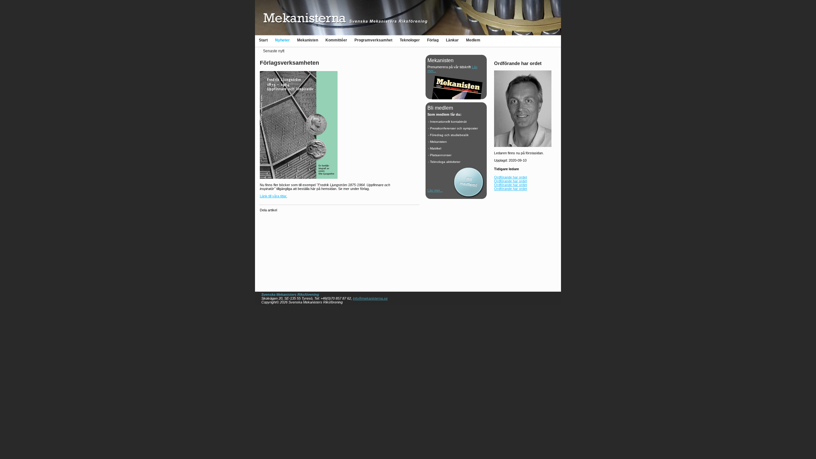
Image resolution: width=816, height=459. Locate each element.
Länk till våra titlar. (273, 196)
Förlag (433, 40)
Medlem (473, 40)
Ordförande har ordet (510, 177)
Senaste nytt (273, 51)
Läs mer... (435, 190)
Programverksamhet (373, 40)
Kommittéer (336, 40)
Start (263, 40)
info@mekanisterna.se (370, 298)
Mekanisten (307, 40)
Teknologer (410, 40)
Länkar (452, 40)
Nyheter (282, 40)
